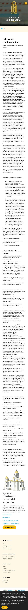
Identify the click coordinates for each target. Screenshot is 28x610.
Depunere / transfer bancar (11, 523)
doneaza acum (9, 527)
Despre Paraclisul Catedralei (9, 556)
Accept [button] (4, 607)
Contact (4, 566)
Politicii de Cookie (6, 603)
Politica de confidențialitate (9, 570)
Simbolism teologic (7, 548)
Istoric (4, 543)
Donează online (7, 515)
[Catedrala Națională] (14, 7)
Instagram (5, 582)
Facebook (5, 580)
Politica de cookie (7, 572)
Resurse (5, 568)
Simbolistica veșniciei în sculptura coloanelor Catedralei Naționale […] (15, 28)
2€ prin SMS (6, 517)
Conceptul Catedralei (7, 545)
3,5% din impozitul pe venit (11, 520)
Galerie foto (5, 547)
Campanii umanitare (7, 558)
